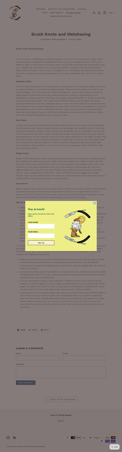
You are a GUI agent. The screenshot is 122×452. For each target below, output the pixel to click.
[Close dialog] (94, 203)
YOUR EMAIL (33, 232)
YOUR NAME (33, 222)
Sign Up (41, 243)
